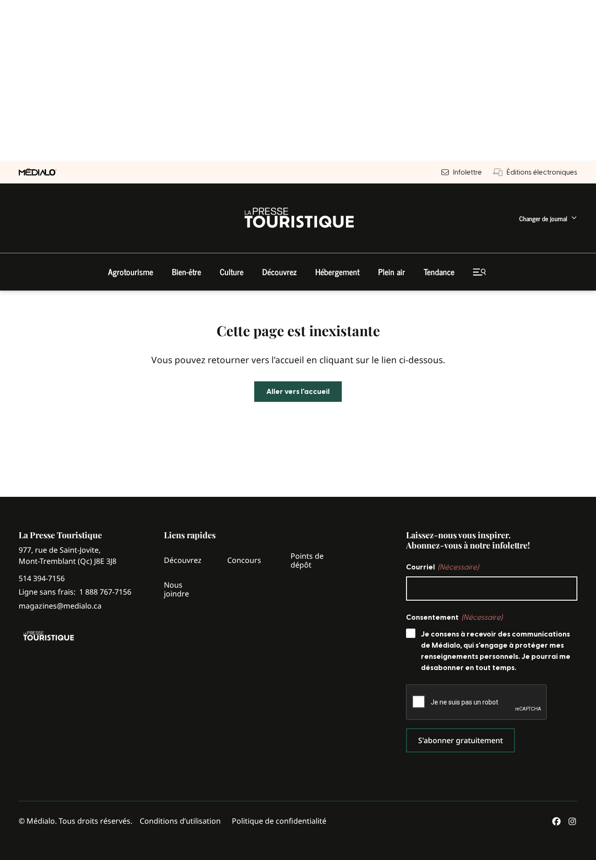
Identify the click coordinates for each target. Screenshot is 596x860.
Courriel (442, 567)
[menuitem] (548, 218)
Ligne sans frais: (75, 592)
